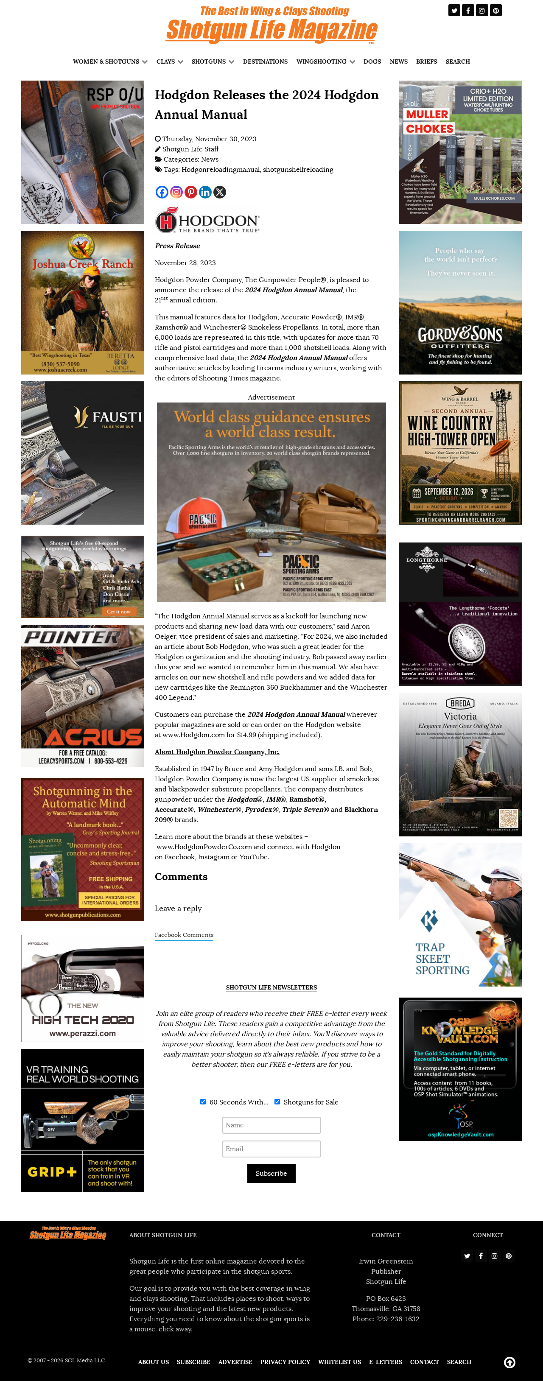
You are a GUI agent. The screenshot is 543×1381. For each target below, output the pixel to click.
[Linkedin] (205, 192)
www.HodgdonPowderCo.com (204, 847)
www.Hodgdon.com (193, 735)
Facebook (180, 857)
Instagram (214, 857)
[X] (219, 192)
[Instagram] (176, 192)
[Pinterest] (191, 192)
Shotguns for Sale (310, 1102)
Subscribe (271, 1173)
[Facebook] (162, 192)
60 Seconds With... (238, 1102)
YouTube (254, 857)
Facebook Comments (184, 935)
